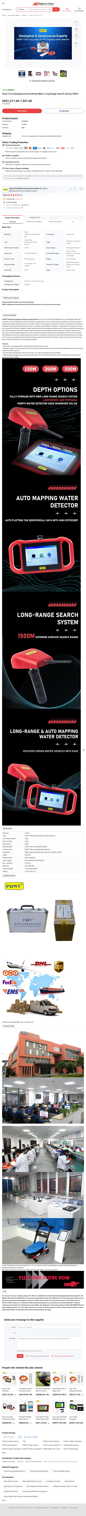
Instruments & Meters (14, 15)
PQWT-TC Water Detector (31, 1445)
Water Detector (69, 1481)
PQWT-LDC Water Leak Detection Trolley (12, 1449)
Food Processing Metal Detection (14, 1471)
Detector (24, 15)
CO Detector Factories (53, 1481)
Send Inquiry (22, 111)
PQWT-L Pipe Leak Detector (52, 1445)
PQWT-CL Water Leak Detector (73, 1441)
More (4, 1500)
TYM (24, 1441)
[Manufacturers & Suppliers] (43, 4)
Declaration (64, 1508)
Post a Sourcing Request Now (62, 1356)
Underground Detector (11, 1491)
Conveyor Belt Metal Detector (39, 1471)
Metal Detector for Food (35, 15)
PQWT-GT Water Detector (51, 1441)
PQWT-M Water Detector (71, 1445)
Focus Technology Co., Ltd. (29, 1508)
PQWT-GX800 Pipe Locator (51, 1449)
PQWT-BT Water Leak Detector (32, 1449)
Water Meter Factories (11, 1481)
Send (20, 1356)
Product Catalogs (32, 1437)
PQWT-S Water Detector (9, 1445)
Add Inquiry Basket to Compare (43, 81)
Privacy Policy (74, 1508)
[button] (77, 222)
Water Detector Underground (13, 1486)
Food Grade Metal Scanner (61, 1471)
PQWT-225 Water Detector (10, 1441)
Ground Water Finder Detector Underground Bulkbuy (21, 1496)
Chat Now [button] (65, 111)
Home (4, 15)
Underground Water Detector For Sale (65, 1486)
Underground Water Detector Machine (35, 1491)
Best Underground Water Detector (38, 1486)
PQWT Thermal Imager (70, 1449)
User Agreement (54, 1508)
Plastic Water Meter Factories (32, 1481)
